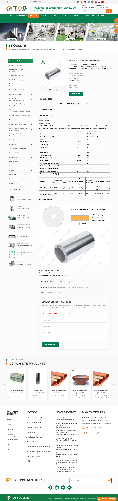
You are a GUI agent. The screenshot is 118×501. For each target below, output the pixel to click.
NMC (28, 461)
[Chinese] (102, 2)
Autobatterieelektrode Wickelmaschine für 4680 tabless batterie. (24, 244)
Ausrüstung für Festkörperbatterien (19, 115)
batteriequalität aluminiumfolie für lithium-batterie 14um (38, 392)
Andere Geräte (13, 183)
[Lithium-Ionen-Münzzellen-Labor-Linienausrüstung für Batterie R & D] (12, 254)
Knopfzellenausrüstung (16, 80)
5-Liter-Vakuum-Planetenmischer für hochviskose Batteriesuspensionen (23, 207)
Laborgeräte (13, 174)
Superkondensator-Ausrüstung (18, 124)
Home (10, 16)
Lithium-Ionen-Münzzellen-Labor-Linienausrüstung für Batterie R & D (25, 254)
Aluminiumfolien (97, 282)
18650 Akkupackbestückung (17, 148)
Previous (4, 385)
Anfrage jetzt (76, 93)
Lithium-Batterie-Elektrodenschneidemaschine (25, 198)
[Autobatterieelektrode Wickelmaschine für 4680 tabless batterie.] (12, 245)
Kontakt (77, 16)
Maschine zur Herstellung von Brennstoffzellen (18, 129)
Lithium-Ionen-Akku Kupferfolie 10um (80, 392)
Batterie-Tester (31, 432)
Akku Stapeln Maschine (34, 437)
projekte (53, 16)
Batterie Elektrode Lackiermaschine (38, 446)
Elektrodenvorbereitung (16, 94)
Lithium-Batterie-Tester (33, 422)
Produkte (34, 16)
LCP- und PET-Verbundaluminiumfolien (59, 314)
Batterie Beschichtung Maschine (37, 418)
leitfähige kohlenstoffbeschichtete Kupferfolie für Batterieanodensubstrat (69, 287)
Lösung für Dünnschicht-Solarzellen (16, 135)
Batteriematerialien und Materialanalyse (30, 49)
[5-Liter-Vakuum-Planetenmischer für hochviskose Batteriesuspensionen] (12, 208)
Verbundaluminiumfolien (83, 282)
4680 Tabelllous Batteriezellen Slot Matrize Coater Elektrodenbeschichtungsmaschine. (25, 217)
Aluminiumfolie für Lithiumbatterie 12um (59, 292)
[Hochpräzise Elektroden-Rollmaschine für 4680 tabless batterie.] (12, 226)
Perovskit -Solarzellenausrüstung (18, 140)
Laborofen (12, 166)
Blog (7, 444)
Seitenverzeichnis (12, 439)
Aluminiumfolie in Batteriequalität (63, 282)
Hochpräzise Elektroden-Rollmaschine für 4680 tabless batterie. (24, 226)
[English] (96, 2)
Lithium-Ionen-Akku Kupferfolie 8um (59, 392)
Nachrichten (10, 429)
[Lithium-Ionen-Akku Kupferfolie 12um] (101, 378)
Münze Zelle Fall (31, 442)
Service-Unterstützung (95, 16)
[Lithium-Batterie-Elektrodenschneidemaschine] (12, 198)
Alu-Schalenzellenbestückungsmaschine (19, 110)
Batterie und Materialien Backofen (16, 84)
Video (43, 16)
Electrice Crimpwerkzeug (34, 427)
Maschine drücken (14, 179)
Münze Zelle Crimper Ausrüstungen (38, 451)
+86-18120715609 (103, 7)
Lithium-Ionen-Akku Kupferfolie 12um (101, 392)
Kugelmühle (12, 170)
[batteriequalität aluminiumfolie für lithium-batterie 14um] (37, 378)
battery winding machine (34, 456)
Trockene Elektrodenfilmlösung (18, 90)
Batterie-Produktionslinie (16, 157)
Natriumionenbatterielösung (17, 120)
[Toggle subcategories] (31, 65)
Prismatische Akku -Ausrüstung (18, 153)
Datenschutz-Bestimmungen (11, 435)
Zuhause (9, 420)
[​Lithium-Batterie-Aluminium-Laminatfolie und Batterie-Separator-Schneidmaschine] (12, 263)
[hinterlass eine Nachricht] (106, 499)
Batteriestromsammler (50, 49)
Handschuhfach (13, 161)
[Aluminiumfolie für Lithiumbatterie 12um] (16, 378)
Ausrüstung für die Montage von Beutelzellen (18, 104)
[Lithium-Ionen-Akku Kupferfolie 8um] (59, 378)
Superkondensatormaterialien (18, 75)
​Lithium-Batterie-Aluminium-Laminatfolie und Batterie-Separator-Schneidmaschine (24, 263)
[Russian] (99, 2)
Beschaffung (65, 16)
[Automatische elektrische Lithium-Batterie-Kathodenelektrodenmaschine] (12, 236)
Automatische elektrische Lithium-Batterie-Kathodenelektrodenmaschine (25, 235)
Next (113, 385)
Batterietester (13, 144)
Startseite (13, 49)
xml (7, 449)
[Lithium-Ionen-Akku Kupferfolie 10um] (80, 378)
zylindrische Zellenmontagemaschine (16, 99)
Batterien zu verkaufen (15, 65)
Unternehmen (21, 16)
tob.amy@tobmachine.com (99, 5)
